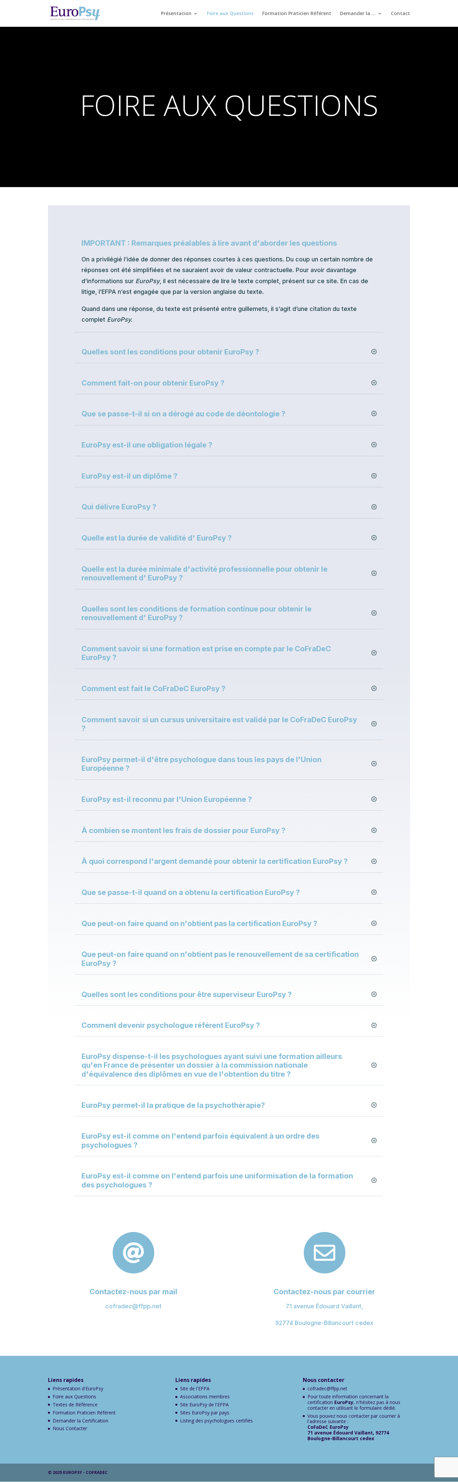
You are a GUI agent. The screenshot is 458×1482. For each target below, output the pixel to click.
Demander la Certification (80, 1420)
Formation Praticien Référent (296, 13)
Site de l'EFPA (195, 1388)
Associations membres (205, 1396)
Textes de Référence (75, 1404)
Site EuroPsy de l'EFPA (204, 1404)
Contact (400, 13)
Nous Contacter (70, 1428)
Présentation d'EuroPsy (78, 1388)
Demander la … (358, 13)
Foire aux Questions (230, 13)
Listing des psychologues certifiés (216, 1420)
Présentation (176, 13)
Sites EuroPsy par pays (204, 1412)
